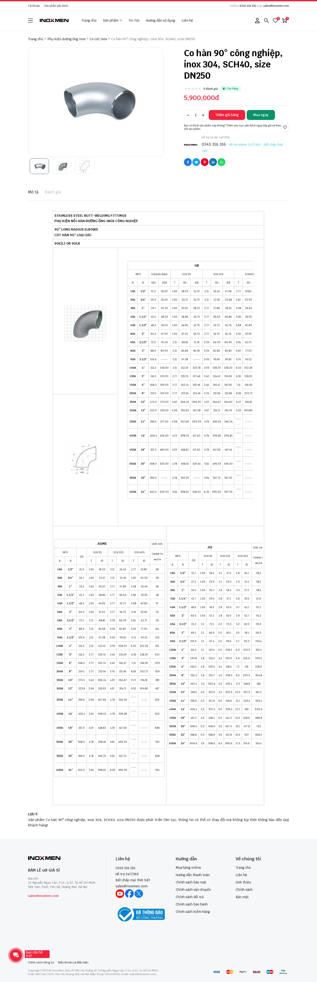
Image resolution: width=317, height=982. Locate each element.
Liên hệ (187, 20)
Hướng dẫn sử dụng (160, 20)
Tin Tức (134, 20)
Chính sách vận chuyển (193, 890)
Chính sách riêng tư (41, 962)
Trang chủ (88, 20)
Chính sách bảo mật (191, 882)
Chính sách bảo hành (192, 904)
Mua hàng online (188, 868)
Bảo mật (242, 897)
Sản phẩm (110, 20)
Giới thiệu (243, 882)
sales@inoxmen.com (276, 6)
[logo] (54, 20)
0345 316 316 (248, 6)
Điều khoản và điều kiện (73, 962)
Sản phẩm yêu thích (56, 6)
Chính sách (244, 890)
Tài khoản (34, 6)
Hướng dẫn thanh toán (193, 875)
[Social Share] (188, 162)
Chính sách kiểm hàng (193, 912)
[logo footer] (62, 858)
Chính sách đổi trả (190, 897)
